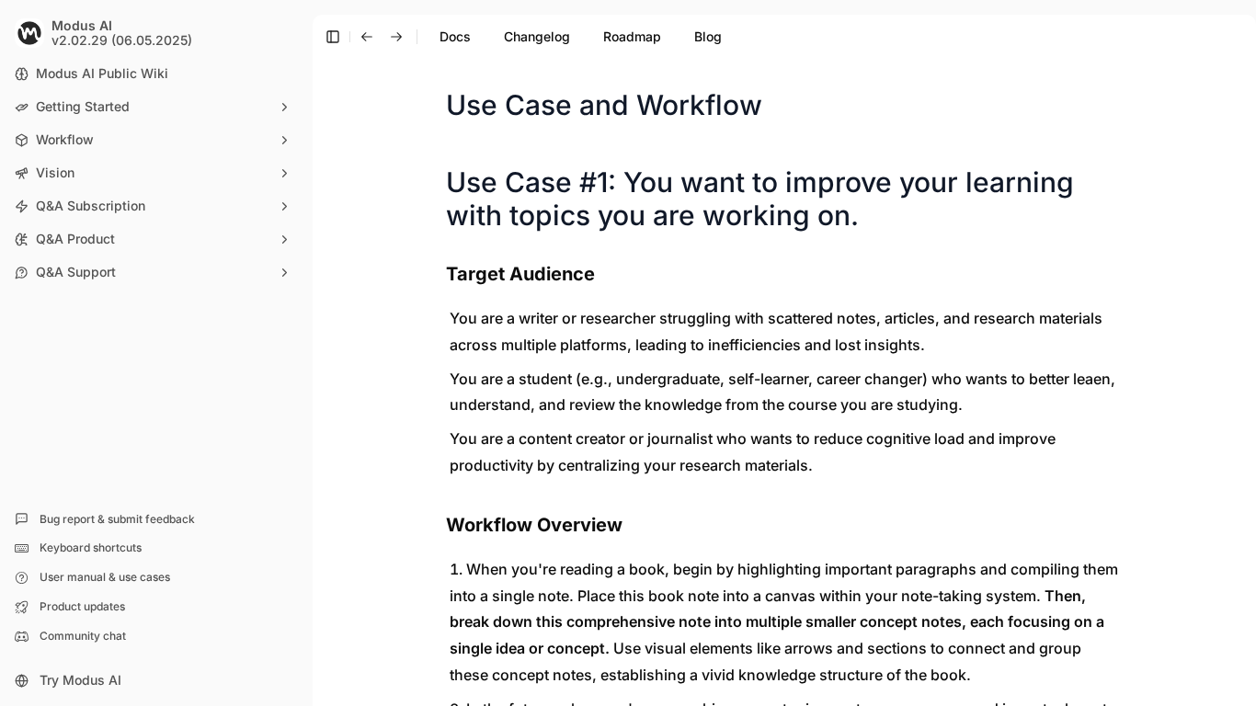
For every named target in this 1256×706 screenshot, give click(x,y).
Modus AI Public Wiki (102, 73)
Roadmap (632, 36)
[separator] (311, 353)
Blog (708, 36)
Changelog (537, 36)
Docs (455, 36)
